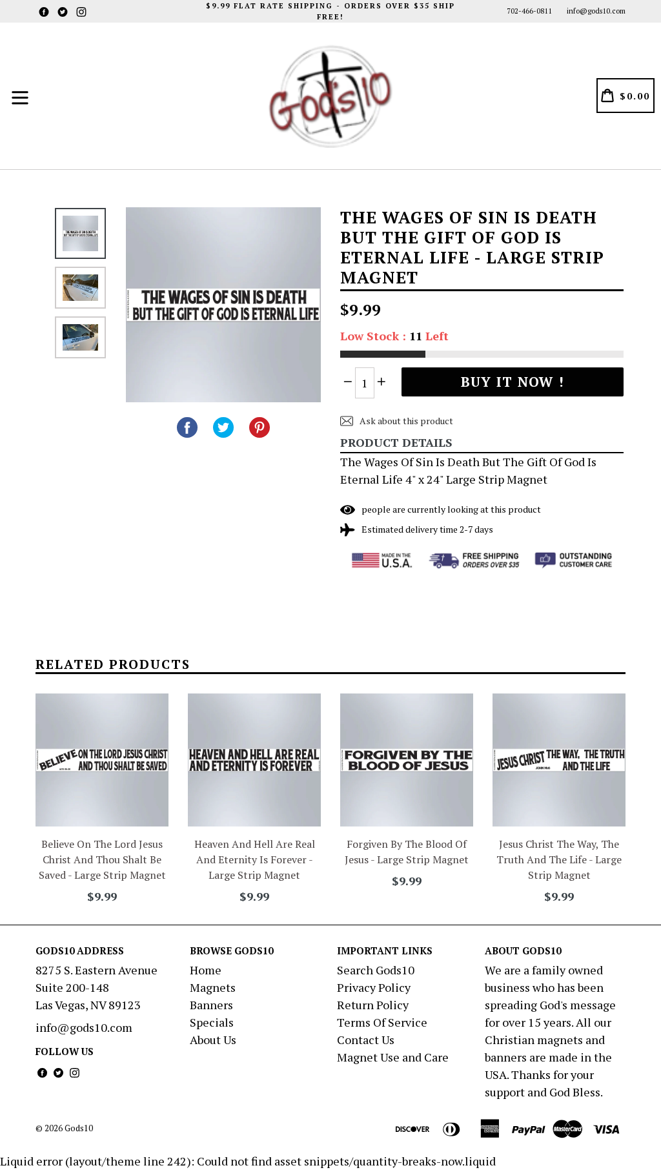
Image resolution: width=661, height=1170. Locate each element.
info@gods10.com (596, 10)
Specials (212, 1022)
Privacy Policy (374, 987)
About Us (213, 1039)
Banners (211, 1004)
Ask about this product (405, 421)
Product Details (396, 442)
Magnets (213, 987)
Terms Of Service (382, 1022)
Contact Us (365, 1039)
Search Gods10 (375, 970)
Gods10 (79, 1128)
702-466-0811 (529, 10)
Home (205, 970)
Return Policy (373, 1004)
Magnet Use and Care (393, 1057)
